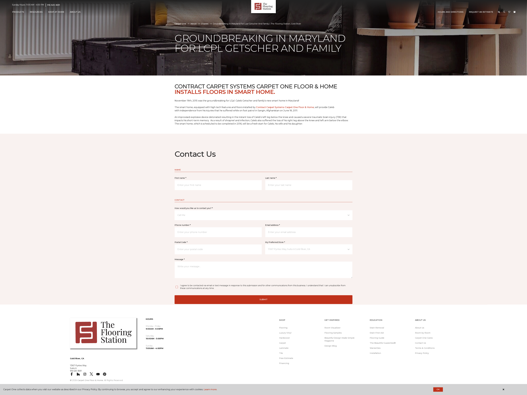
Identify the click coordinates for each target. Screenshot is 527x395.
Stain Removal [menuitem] (377, 328)
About (193, 24)
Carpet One (180, 24)
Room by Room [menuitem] (422, 333)
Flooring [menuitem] (283, 328)
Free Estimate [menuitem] (286, 358)
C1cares (204, 24)
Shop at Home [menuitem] (56, 12)
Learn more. (210, 389)
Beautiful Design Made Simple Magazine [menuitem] (339, 339)
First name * (180, 178)
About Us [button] (75, 12)
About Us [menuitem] (419, 328)
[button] (504, 12)
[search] (499, 12)
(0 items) (514, 12)
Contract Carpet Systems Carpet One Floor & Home (285, 107)
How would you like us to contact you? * (194, 208)
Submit (263, 299)
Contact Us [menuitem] (420, 343)
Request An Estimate (481, 12)
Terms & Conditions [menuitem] (425, 348)
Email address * (272, 225)
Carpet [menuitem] (282, 343)
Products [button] (18, 12)
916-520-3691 (53, 5)
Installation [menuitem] (375, 353)
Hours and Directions (450, 12)
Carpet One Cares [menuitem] (424, 338)
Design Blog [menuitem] (330, 346)
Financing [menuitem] (284, 363)
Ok (438, 389)
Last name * (271, 178)
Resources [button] (36, 12)
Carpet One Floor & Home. (90, 380)
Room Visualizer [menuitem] (332, 328)
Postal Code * (181, 242)
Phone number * (183, 225)
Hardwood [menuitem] (284, 338)
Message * (179, 259)
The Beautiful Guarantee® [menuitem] (383, 343)
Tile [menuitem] (281, 353)
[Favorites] (509, 12)
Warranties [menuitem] (375, 348)
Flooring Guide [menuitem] (377, 338)
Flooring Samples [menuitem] (333, 333)
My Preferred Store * (275, 242)
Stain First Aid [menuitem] (377, 333)
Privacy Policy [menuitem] (422, 353)
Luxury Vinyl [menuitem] (285, 333)
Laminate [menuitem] (283, 348)
